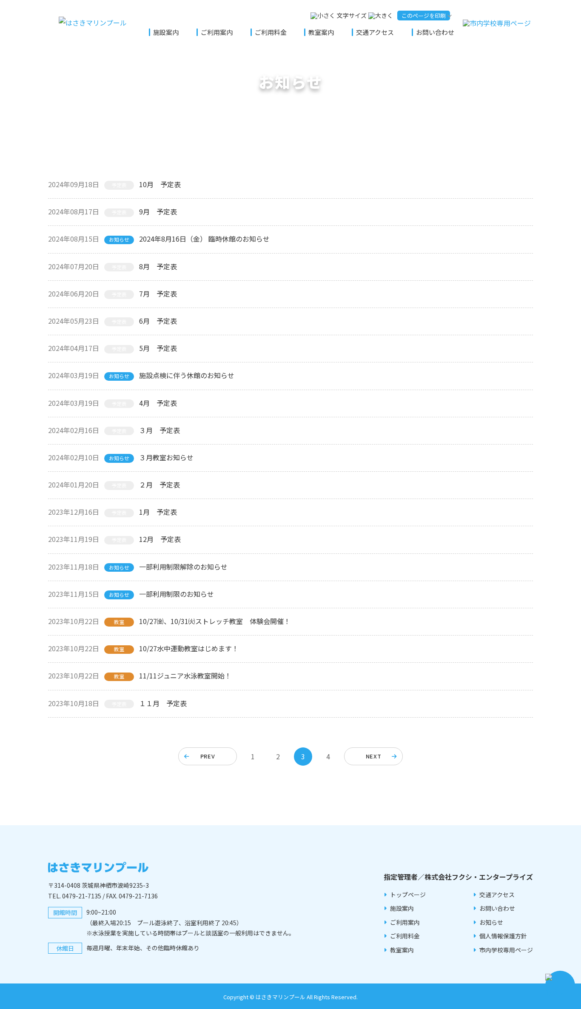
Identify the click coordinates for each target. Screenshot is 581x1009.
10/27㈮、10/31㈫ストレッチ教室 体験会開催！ (214, 621)
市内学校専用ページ (506, 950)
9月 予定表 (158, 211)
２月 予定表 (159, 484)
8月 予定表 (158, 266)
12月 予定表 (160, 539)
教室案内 (321, 32)
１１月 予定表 (163, 703)
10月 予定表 (160, 184)
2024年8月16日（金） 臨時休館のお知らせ (204, 239)
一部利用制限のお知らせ (176, 594)
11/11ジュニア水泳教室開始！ (185, 675)
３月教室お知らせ (166, 457)
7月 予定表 (158, 293)
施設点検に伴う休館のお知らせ (186, 375)
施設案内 (166, 32)
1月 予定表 (158, 512)
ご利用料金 (271, 32)
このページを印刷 (424, 15)
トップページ (408, 894)
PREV (207, 756)
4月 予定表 (158, 403)
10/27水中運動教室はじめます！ (189, 648)
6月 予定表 (158, 321)
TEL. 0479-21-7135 (74, 896)
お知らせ (491, 922)
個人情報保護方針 (503, 936)
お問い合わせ (435, 32)
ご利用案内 (217, 32)
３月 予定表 (159, 430)
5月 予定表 (158, 348)
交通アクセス (375, 32)
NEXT (374, 756)
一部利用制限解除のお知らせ (183, 567)
